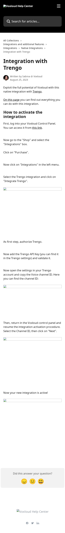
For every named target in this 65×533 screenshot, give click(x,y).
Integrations (10, 48)
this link (37, 128)
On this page (11, 100)
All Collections (11, 40)
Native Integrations (32, 48)
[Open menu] (59, 6)
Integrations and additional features (23, 44)
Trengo (37, 91)
